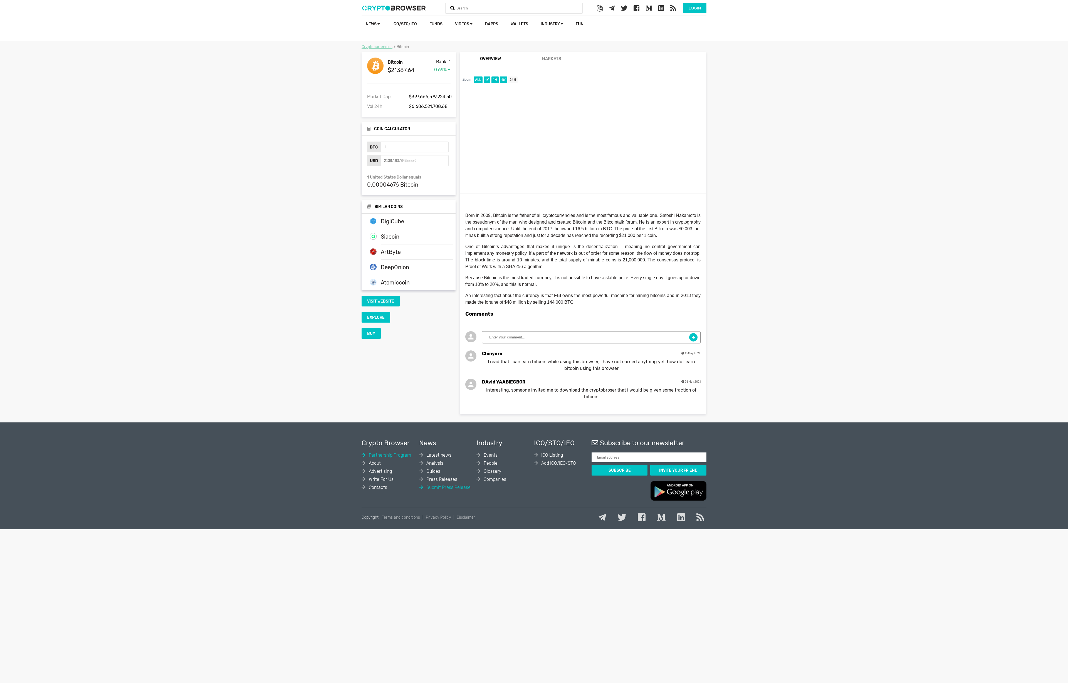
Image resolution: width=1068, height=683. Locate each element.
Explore (376, 317)
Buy (371, 333)
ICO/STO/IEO (404, 24)
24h (513, 80)
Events (490, 455)
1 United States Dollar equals (394, 177)
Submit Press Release (448, 487)
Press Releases (441, 479)
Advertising (380, 471)
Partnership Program (389, 455)
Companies (494, 479)
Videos (462, 24)
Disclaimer (466, 517)
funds (435, 24)
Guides (432, 471)
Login (695, 8)
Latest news (438, 455)
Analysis (434, 463)
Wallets (519, 24)
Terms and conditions (401, 517)
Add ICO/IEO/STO (558, 463)
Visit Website (380, 301)
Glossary (492, 471)
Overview (490, 58)
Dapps (491, 24)
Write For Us (381, 479)
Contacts (377, 487)
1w (503, 80)
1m (495, 80)
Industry (551, 24)
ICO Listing (551, 455)
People (490, 463)
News (371, 24)
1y (487, 80)
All (478, 80)
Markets (551, 58)
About (374, 463)
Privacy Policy (438, 517)
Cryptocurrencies (377, 46)
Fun (580, 24)
